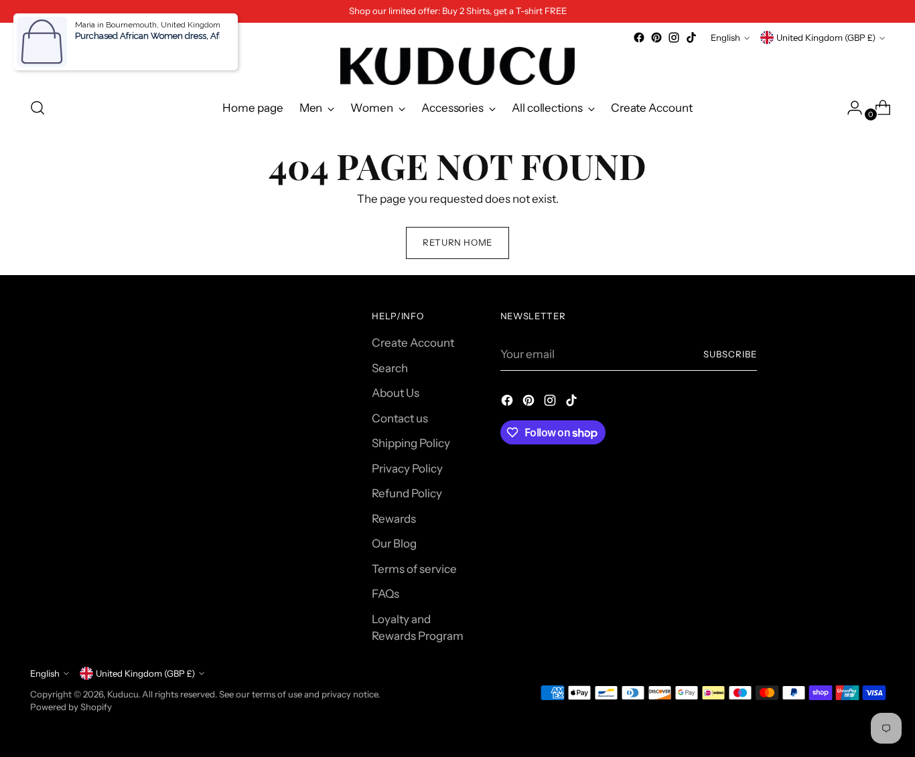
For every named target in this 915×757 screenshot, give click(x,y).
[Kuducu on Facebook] (639, 37)
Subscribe (730, 354)
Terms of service (414, 569)
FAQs (385, 593)
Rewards (394, 518)
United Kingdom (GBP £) (825, 37)
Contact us (400, 418)
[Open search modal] (37, 107)
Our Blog (394, 543)
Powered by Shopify (71, 706)
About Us (395, 393)
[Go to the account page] (849, 107)
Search (390, 368)
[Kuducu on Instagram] (674, 37)
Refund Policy (407, 493)
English (725, 37)
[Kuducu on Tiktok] (691, 37)
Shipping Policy (411, 443)
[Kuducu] (457, 66)
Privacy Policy (407, 468)
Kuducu (122, 694)
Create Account (413, 342)
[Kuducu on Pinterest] (656, 37)
